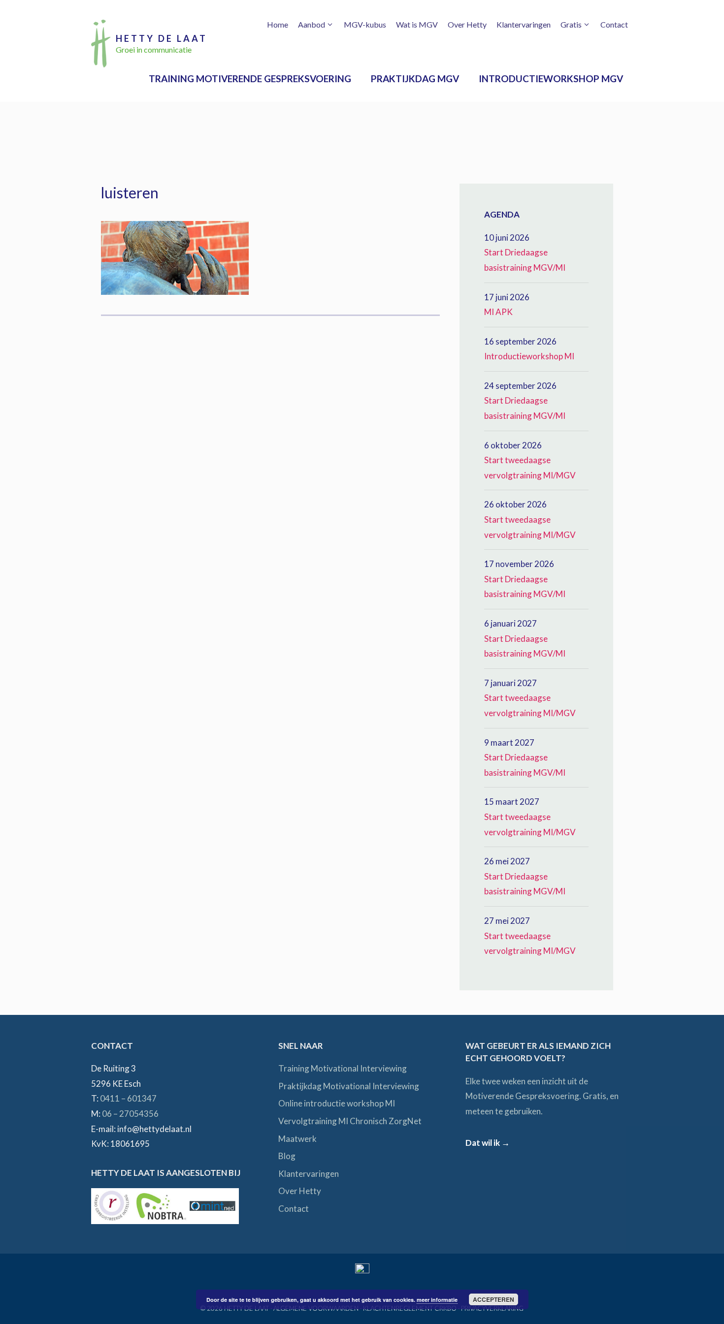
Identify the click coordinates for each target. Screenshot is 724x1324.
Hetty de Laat (161, 38)
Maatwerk (297, 1139)
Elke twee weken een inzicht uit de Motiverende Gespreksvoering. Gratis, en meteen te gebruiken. (542, 1096)
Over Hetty (467, 24)
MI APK (498, 312)
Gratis (571, 24)
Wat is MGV (417, 24)
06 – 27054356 (130, 1113)
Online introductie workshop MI (336, 1103)
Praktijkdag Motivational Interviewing (348, 1086)
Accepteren (493, 1299)
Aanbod (311, 24)
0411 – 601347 (128, 1098)
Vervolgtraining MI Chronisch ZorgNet (350, 1121)
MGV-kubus (365, 24)
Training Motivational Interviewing (342, 1068)
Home (277, 24)
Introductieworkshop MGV (551, 79)
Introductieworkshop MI (529, 356)
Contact (614, 24)
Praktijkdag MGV (415, 79)
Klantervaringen (523, 24)
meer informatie (437, 1299)
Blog (287, 1156)
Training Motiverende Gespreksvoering (250, 79)
